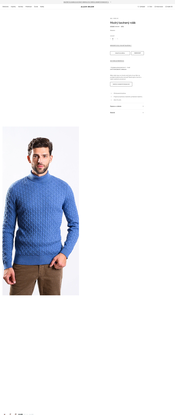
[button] (141, 6)
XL (117, 39)
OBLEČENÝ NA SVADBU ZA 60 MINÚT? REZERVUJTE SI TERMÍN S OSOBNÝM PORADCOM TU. (86, 2)
